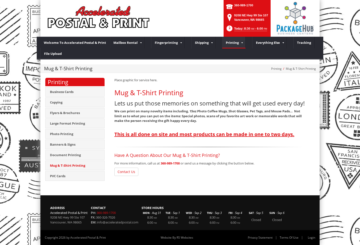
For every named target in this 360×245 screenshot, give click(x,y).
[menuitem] (75, 42)
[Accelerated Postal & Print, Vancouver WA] (99, 17)
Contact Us (126, 171)
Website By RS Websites (177, 237)
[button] (246, 30)
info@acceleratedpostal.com (117, 222)
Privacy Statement (260, 237)
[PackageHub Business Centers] (295, 18)
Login (311, 237)
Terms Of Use (289, 237)
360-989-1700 (243, 5)
